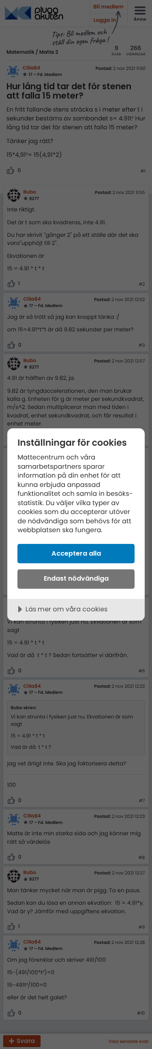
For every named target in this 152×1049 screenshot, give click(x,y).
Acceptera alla (76, 553)
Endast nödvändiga (76, 578)
